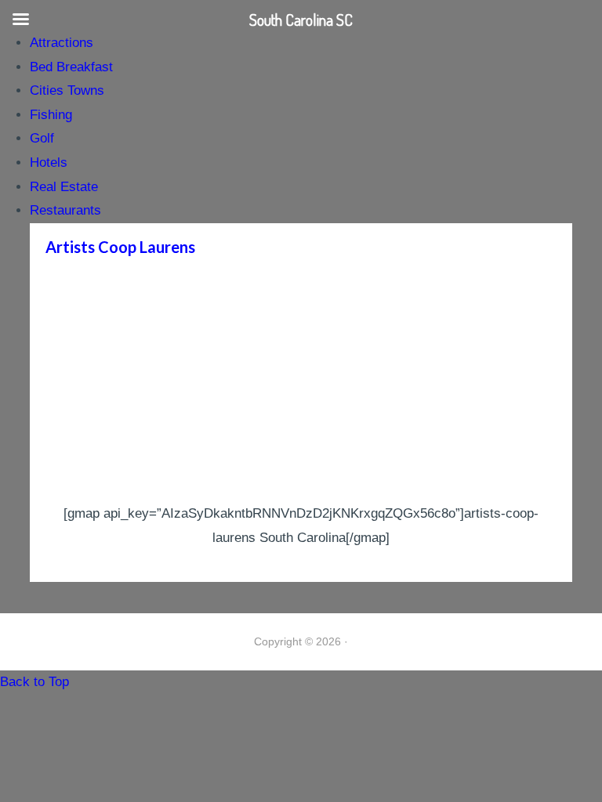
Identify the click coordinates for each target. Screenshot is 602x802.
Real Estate (64, 186)
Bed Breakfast (71, 67)
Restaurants (65, 210)
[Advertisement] (301, 384)
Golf (42, 138)
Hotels (48, 162)
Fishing (51, 114)
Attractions (61, 42)
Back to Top (34, 681)
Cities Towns (67, 90)
